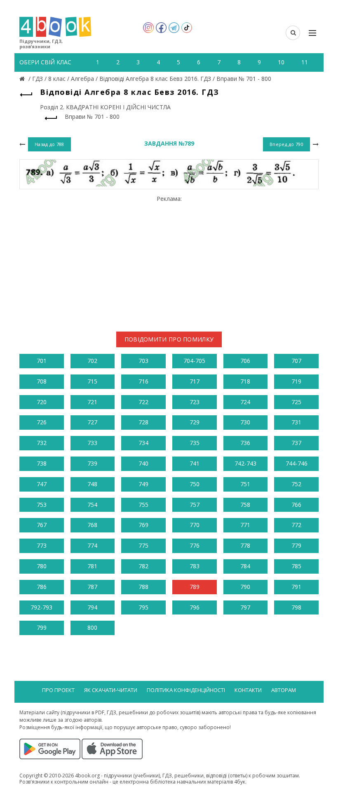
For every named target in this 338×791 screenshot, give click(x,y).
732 (42, 443)
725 (296, 402)
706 (245, 361)
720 (42, 402)
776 (195, 545)
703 (143, 361)
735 (195, 443)
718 (245, 381)
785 (296, 566)
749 (143, 484)
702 (92, 361)
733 (92, 443)
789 (195, 587)
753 (42, 504)
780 (42, 566)
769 (143, 525)
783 (195, 566)
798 (296, 607)
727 (92, 422)
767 (42, 525)
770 (195, 525)
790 (245, 587)
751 (245, 484)
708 (42, 381)
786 (42, 587)
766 (296, 504)
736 (245, 443)
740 (143, 463)
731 (296, 422)
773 (42, 545)
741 (195, 463)
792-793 (41, 607)
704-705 (194, 361)
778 (245, 545)
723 (195, 402)
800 (92, 627)
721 (92, 402)
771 (245, 525)
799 (42, 627)
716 (143, 381)
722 (143, 402)
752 (296, 484)
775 (143, 545)
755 (143, 504)
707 (296, 361)
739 (92, 463)
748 (92, 484)
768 (92, 525)
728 (143, 422)
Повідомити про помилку (169, 339)
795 (143, 607)
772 (296, 525)
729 (195, 422)
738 (42, 463)
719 (296, 381)
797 (245, 607)
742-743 (245, 463)
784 (245, 566)
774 (92, 545)
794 (92, 607)
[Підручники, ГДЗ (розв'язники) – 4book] (23, 78)
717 (195, 381)
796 (195, 607)
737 (296, 443)
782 (143, 566)
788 (143, 587)
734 (143, 443)
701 (42, 361)
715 (92, 381)
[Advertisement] (169, 260)
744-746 (296, 463)
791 (296, 587)
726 (42, 422)
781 (92, 566)
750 (195, 484)
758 (245, 504)
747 (42, 484)
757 (195, 504)
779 (296, 545)
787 (92, 587)
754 (92, 504)
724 (245, 402)
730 (245, 422)
